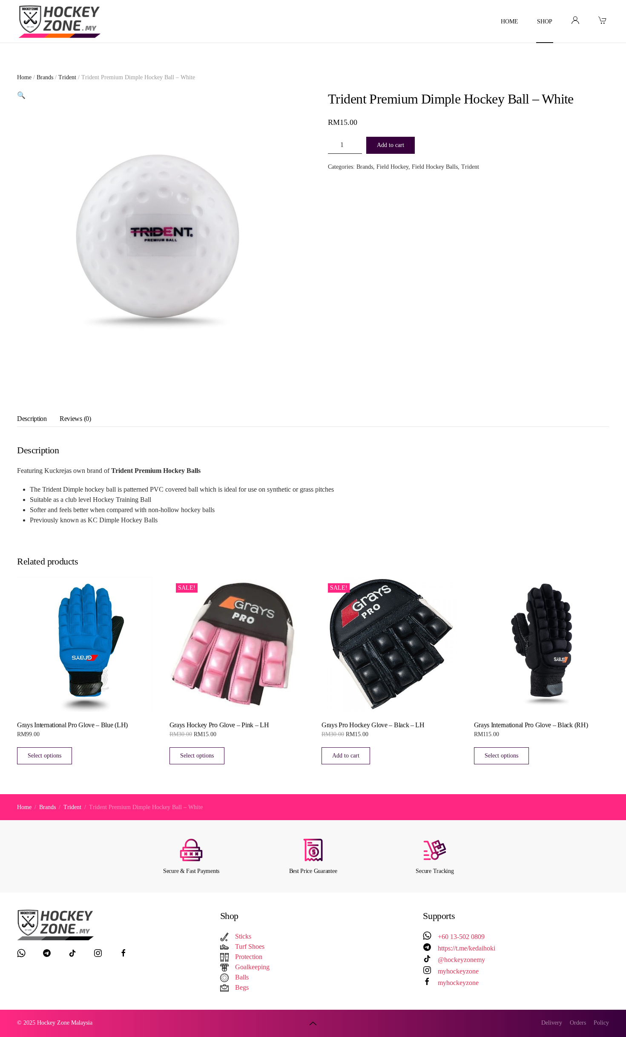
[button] (21, 95)
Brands (45, 77)
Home (509, 21)
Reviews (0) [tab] (75, 418)
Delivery (551, 1023)
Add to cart (390, 145)
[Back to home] (61, 21)
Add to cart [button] (345, 755)
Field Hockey (392, 167)
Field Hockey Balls (435, 167)
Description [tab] (32, 418)
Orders (578, 1023)
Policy (601, 1023)
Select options (44, 755)
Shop (544, 21)
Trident (67, 77)
